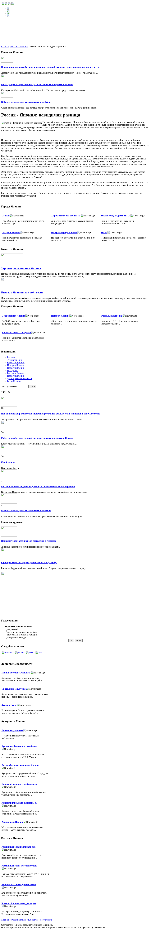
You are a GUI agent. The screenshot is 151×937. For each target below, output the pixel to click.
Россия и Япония (19, 46)
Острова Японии (11, 232)
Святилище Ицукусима (14, 689)
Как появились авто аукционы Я (19, 803)
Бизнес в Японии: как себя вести (22, 292)
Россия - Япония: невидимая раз (18, 903)
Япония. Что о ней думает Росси (18, 884)
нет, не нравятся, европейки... (23, 632)
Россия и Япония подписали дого (19, 847)
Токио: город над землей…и (115, 215)
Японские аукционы (12, 730)
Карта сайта (46, 919)
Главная (5, 46)
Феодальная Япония (112, 315)
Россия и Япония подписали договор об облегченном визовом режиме (38, 486)
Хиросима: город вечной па (65, 215)
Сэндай (6, 215)
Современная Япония (13, 315)
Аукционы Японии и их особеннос (19, 746)
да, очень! (13, 629)
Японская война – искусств (16, 332)
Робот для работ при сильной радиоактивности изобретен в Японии (37, 84)
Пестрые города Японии (64, 232)
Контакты (33, 919)
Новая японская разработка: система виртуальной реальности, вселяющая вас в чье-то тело (50, 67)
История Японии (60, 315)
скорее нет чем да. (17, 637)
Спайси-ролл (8, 462)
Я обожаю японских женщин (22, 634)
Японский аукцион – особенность (19, 784)
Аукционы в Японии (12, 822)
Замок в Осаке (9, 705)
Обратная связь (18, 919)
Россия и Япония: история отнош (19, 865)
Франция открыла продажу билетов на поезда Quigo (29, 562)
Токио (104, 232)
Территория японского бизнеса (21, 268)
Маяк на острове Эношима (15, 672)
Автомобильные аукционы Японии (20, 765)
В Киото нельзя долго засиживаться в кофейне (26, 102)
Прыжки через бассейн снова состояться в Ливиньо (28, 541)
